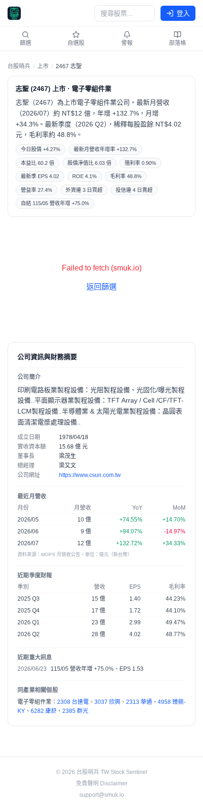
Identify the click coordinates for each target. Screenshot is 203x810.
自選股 (76, 43)
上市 (43, 66)
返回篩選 (101, 287)
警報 (127, 43)
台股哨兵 (19, 66)
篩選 (25, 43)
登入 (183, 13)
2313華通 (139, 702)
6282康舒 (44, 711)
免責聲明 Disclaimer (101, 783)
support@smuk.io (101, 795)
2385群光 (75, 711)
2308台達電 (73, 702)
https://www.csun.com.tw (90, 475)
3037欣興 (107, 702)
